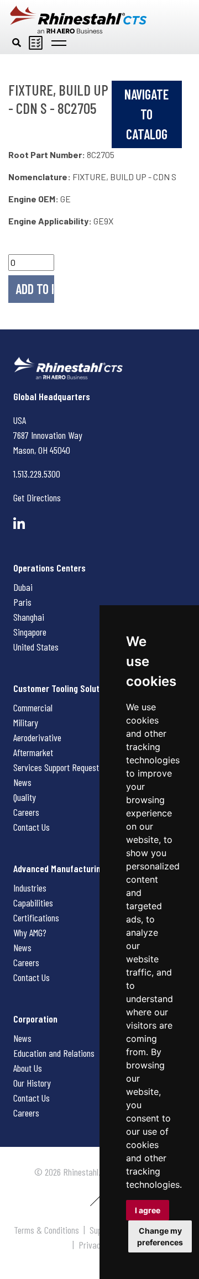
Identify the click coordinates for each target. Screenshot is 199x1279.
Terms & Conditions (46, 1230)
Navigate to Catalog (146, 114)
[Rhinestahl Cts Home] (78, 19)
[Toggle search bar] (16, 42)
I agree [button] (147, 1210)
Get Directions (37, 497)
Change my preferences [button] (160, 1236)
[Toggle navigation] (58, 42)
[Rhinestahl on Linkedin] (19, 524)
